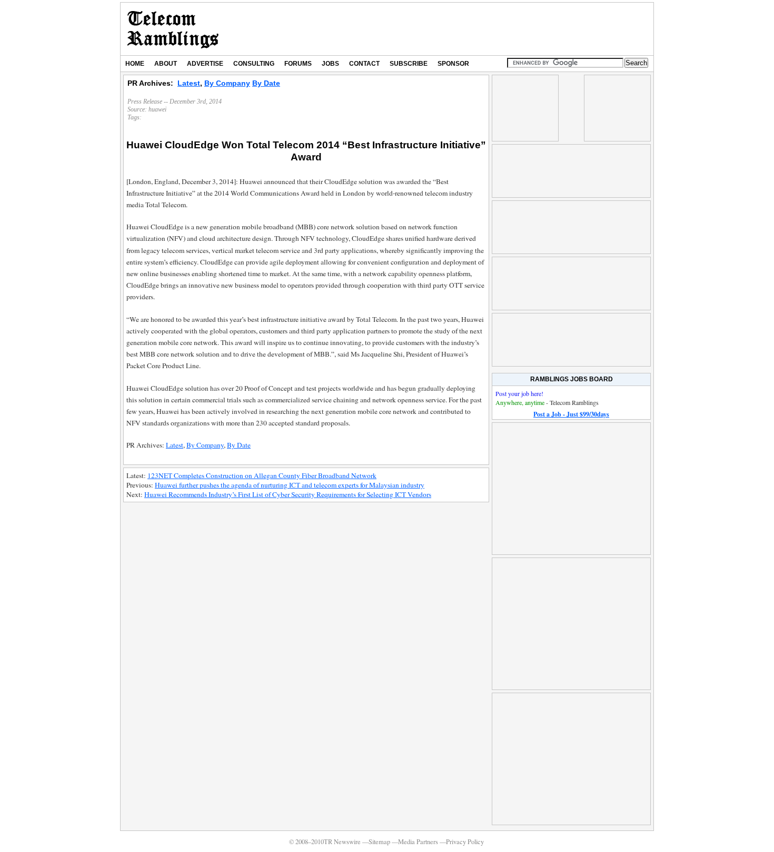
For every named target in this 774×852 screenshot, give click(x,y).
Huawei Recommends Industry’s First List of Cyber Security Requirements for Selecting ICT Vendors (287, 494)
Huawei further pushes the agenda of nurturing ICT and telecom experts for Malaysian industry (289, 485)
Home (134, 63)
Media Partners (418, 841)
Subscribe (409, 63)
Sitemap (379, 841)
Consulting (253, 63)
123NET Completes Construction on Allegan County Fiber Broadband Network (261, 475)
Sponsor (453, 63)
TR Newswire (173, 29)
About (165, 63)
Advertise (205, 63)
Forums (298, 63)
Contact (364, 63)
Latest (188, 83)
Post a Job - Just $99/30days (571, 414)
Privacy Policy (465, 841)
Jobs (330, 63)
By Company (227, 83)
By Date (266, 83)
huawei (157, 109)
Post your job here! (519, 393)
